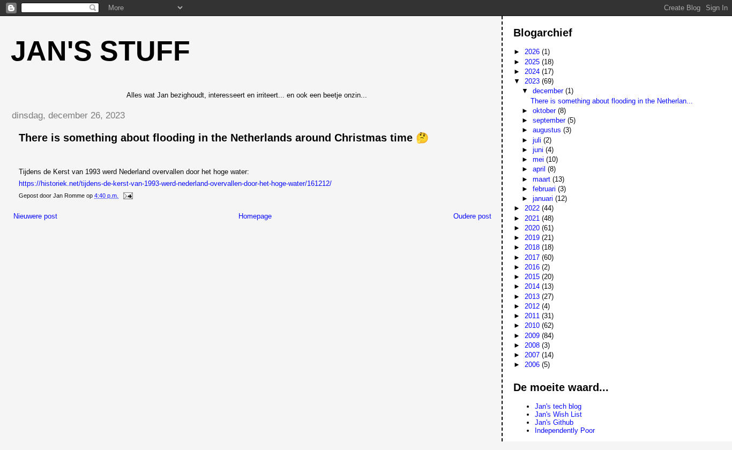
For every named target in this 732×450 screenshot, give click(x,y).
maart (542, 179)
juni (539, 150)
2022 (533, 208)
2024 (533, 72)
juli (538, 140)
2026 (533, 52)
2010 (533, 325)
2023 (533, 81)
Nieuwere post (35, 216)
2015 (533, 277)
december (549, 91)
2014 (533, 286)
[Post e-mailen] (127, 195)
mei (539, 159)
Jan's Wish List (558, 414)
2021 (533, 218)
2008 (533, 345)
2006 (533, 365)
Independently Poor (565, 430)
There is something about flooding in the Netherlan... (612, 101)
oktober (545, 111)
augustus (548, 130)
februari (545, 189)
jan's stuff (100, 50)
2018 (533, 247)
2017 (533, 257)
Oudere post (472, 216)
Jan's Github (554, 422)
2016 (533, 267)
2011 (533, 316)
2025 (533, 62)
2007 (533, 355)
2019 (533, 238)
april (540, 169)
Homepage (255, 216)
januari (544, 198)
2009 (533, 336)
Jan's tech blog (558, 406)
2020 (533, 228)
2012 (533, 306)
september (550, 120)
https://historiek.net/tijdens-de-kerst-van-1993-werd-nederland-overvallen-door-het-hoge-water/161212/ (175, 183)
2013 (533, 296)
